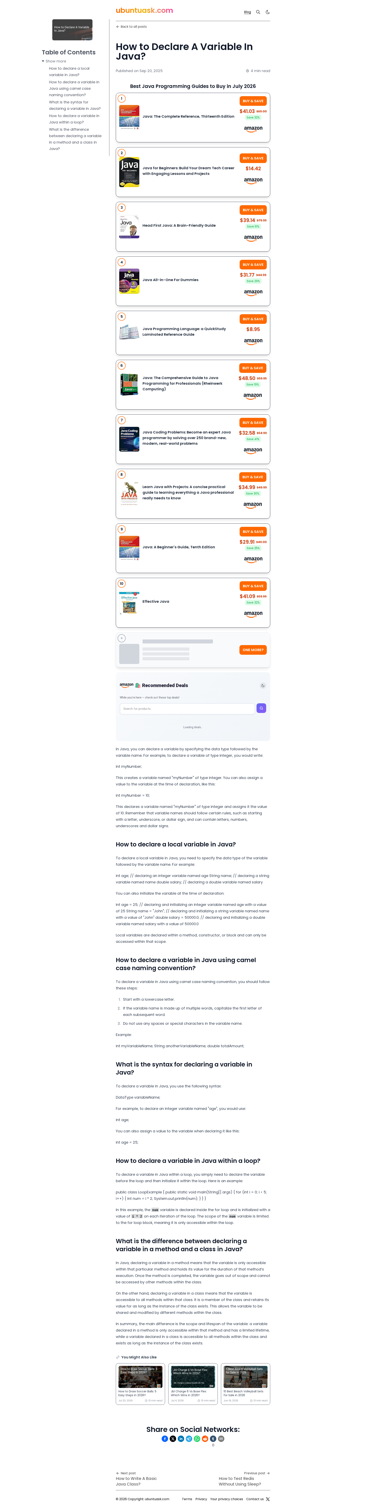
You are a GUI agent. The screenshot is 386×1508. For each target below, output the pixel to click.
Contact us (255, 1499)
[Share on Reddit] (205, 1439)
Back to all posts (134, 26)
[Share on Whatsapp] (197, 1439)
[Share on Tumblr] (213, 1439)
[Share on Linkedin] (181, 1439)
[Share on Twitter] (173, 1439)
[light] (267, 12)
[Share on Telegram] (189, 1439)
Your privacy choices (226, 1499)
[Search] (258, 12)
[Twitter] (267, 1499)
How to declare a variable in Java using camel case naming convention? (74, 88)
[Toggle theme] (263, 685)
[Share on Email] (221, 1439)
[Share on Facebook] (165, 1439)
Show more (56, 61)
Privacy (201, 1499)
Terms (187, 1499)
